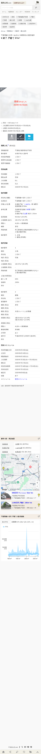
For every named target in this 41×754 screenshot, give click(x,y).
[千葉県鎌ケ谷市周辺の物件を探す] (39, 438)
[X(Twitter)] (22, 747)
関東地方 (10, 31)
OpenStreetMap (27, 490)
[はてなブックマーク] (25, 747)
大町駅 (20, 20)
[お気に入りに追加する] (29, 137)
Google (4, 489)
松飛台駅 (5, 23)
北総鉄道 (13, 23)
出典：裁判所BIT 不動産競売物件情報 (11, 386)
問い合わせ (20, 138)
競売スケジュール (21, 379)
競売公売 (4, 3)
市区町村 (27, 12)
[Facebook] (19, 747)
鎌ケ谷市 (12, 20)
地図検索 (11, 12)
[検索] (36, 7)
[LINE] (31, 747)
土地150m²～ (32, 23)
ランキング (35, 12)
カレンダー (19, 12)
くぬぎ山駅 (28, 20)
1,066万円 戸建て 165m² (22, 503)
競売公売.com (14, 747)
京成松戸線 (22, 23)
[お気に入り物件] (30, 752)
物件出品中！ (19, 3)
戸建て (33, 17)
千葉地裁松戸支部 (23, 17)
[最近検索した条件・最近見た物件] (23, 752)
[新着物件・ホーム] (3, 752)
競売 (13, 17)
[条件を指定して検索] (17, 752)
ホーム (4, 12)
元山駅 (25, 213)
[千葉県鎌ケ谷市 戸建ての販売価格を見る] (39, 516)
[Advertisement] (20, 63)
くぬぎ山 (27, 204)
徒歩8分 (12, 27)
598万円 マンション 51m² (22, 493)
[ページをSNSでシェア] (10, 752)
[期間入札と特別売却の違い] (8, 145)
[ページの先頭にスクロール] (37, 752)
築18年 (5, 27)
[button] (4, 468)
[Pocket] (28, 747)
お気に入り (37, 4)
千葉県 (5, 20)
